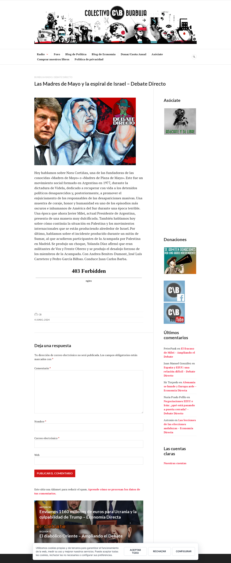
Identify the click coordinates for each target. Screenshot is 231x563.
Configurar (183, 551)
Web (37, 455)
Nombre (40, 421)
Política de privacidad (89, 59)
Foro (57, 54)
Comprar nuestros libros (53, 59)
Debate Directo (63, 77)
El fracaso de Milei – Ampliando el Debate (179, 352)
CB (40, 314)
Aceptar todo (135, 551)
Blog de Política (75, 54)
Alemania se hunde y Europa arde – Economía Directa (180, 386)
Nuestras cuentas (175, 463)
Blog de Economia (104, 54)
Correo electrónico (46, 438)
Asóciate (157, 54)
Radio (41, 54)
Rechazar (159, 551)
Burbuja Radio (43, 77)
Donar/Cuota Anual (133, 54)
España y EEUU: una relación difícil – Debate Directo (179, 371)
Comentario (42, 368)
